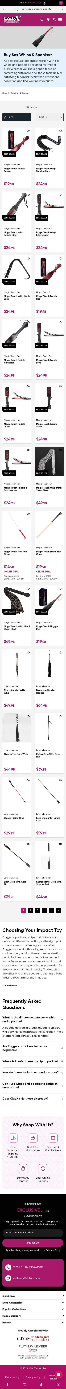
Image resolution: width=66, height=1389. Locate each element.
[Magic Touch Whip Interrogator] (49, 206)
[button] (42, 19)
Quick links (8, 1296)
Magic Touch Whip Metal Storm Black (17, 627)
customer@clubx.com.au (27, 1278)
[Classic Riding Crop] (16, 791)
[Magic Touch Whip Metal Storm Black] (16, 600)
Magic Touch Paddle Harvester (14, 361)
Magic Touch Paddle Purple (14, 170)
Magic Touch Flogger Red (47, 627)
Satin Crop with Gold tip (15, 883)
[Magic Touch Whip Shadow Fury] (49, 142)
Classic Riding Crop (14, 818)
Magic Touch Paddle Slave (46, 425)
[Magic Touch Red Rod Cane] (16, 525)
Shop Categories (12, 1303)
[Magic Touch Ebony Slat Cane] (49, 525)
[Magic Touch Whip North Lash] (16, 270)
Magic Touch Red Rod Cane (15, 553)
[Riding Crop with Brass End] (49, 727)
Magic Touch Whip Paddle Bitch (13, 233)
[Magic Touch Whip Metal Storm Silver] (49, 461)
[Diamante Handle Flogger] (49, 664)
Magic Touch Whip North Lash (17, 297)
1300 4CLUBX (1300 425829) (28, 1267)
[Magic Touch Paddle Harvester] (16, 333)
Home (4, 93)
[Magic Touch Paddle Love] (49, 333)
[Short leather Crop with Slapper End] (49, 855)
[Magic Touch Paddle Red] (49, 270)
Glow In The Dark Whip (16, 754)
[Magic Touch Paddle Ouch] (16, 397)
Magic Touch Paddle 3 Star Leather (15, 489)
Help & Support (11, 1316)
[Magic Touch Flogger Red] (49, 600)
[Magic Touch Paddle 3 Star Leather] (16, 461)
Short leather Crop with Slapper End (49, 883)
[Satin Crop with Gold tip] (16, 855)
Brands (6, 1322)
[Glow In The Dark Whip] (16, 727)
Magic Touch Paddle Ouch (14, 425)
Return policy (12, 1377)
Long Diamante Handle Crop (48, 819)
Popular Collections (14, 1309)
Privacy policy (32, 1377)
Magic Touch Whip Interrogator (46, 233)
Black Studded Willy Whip (14, 691)
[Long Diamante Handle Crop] (49, 791)
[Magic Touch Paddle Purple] (16, 142)
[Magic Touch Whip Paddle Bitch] (16, 206)
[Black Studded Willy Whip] (16, 664)
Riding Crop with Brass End (48, 755)
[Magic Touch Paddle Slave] (49, 397)
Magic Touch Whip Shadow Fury (46, 170)
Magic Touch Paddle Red (46, 297)
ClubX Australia (37, 1368)
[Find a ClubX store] (48, 19)
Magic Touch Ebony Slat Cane (48, 553)
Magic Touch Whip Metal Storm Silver (49, 489)
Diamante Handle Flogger (45, 691)
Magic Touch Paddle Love (46, 361)
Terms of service (53, 1377)
